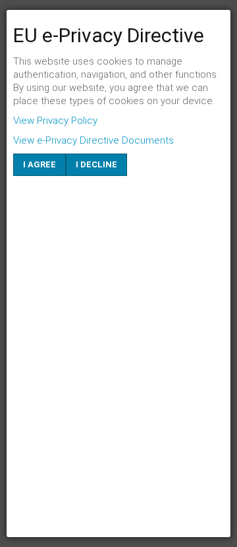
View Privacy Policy (55, 121)
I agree (39, 164)
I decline (96, 164)
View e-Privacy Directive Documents (93, 140)
